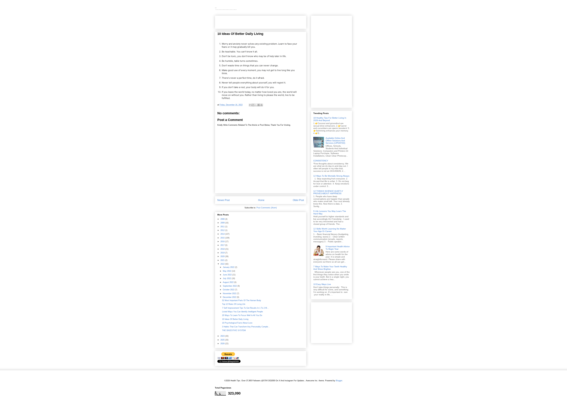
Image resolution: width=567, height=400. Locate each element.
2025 (222, 340)
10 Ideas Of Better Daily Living (235, 319)
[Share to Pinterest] (261, 105)
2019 (222, 253)
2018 (222, 249)
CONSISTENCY (320, 160)
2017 (222, 245)
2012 (222, 230)
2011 (222, 226)
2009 (222, 223)
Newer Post (223, 200)
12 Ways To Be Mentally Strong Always (331, 176)
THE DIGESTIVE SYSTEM (234, 330)
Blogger (339, 380)
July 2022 (227, 278)
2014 (222, 234)
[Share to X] (255, 105)
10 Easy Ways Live (322, 284)
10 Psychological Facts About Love (237, 323)
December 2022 (230, 297)
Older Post (298, 200)
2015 (222, 238)
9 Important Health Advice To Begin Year (338, 247)
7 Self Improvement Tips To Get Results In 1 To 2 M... (245, 308)
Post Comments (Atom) (266, 208)
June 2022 (227, 275)
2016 (222, 241)
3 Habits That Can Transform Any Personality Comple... (246, 327)
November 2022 (230, 293)
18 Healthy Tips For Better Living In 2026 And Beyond (329, 119)
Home (261, 200)
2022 (222, 264)
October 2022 (229, 290)
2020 (222, 256)
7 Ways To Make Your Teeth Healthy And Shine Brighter (330, 267)
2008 (222, 219)
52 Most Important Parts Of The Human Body (241, 300)
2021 (222, 260)
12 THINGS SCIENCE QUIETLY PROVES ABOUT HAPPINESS (328, 192)
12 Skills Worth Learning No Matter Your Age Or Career (329, 230)
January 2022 (229, 267)
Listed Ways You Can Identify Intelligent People (242, 312)
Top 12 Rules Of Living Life (233, 304)
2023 (222, 336)
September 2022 (230, 286)
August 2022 (228, 282)
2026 (222, 343)
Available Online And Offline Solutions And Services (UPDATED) (335, 140)
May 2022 (227, 271)
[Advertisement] (251, 21)
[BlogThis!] (253, 105)
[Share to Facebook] (258, 105)
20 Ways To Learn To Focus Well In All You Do (242, 315)
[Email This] (250, 105)
